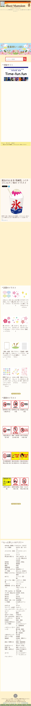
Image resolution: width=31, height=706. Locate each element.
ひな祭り (18, 622)
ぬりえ (7, 576)
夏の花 (18, 585)
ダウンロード (5, 220)
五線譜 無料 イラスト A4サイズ (24, 353)
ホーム (3, 143)
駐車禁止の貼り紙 (15, 410)
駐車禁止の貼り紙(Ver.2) (7, 410)
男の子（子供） (20, 645)
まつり (7, 653)
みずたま (7, 605)
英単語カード (20, 569)
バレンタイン (9, 656)
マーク (18, 554)
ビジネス (7, 554)
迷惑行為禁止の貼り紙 (15, 488)
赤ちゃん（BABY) (21, 571)
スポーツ (18, 607)
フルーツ (7, 583)
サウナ (18, 605)
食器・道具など (9, 649)
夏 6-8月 (8, 143)
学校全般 (18, 591)
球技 (17, 565)
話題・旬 (7, 647)
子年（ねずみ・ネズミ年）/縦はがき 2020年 (11, 592)
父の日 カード (9, 645)
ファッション (20, 582)
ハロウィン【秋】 (21, 580)
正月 (17, 594)
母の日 (7, 596)
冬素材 (18, 636)
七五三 (18, 627)
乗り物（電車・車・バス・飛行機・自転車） (20, 631)
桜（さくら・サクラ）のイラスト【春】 (24, 327)
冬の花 (18, 634)
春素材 (18, 563)
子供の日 (18, 614)
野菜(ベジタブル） (10, 573)
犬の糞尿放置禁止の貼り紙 (7, 462)
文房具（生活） (20, 593)
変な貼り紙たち (9, 556)
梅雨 (6, 565)
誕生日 (7, 598)
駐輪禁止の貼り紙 (24, 410)
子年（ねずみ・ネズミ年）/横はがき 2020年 (22, 558)
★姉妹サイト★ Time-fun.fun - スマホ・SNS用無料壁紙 (15, 703)
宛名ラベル (19, 616)
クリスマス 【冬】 (10, 551)
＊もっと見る (15, 393)
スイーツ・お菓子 (10, 607)
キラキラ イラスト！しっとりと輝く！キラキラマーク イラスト (24, 303)
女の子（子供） (9, 614)
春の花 (7, 563)
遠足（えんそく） (21, 647)
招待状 (7, 562)
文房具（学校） (20, 562)
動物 (17, 613)
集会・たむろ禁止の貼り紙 (24, 488)
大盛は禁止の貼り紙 (7, 436)
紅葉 (17, 567)
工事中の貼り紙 (7, 488)
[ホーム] (16, 5)
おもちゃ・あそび (21, 545)
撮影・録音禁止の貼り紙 (15, 436)
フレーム (18, 583)
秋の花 (18, 618)
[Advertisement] (15, 27)
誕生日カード (20, 598)
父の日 (18, 596)
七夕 (6, 613)
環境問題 (7, 567)
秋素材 (7, 620)
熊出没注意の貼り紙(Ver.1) (24, 462)
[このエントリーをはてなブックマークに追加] (9, 186)
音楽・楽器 (19, 620)
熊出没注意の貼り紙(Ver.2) (15, 462)
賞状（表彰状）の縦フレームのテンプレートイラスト (7, 355)
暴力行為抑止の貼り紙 (24, 436)
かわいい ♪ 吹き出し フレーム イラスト (7, 301)
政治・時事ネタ (9, 642)
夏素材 (13, 143)
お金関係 (18, 600)
